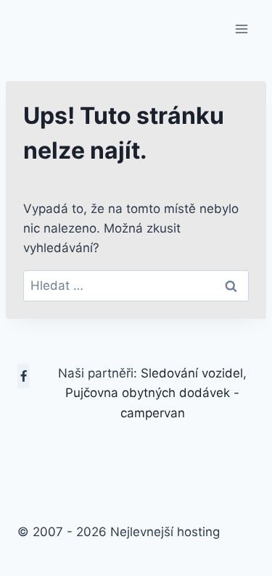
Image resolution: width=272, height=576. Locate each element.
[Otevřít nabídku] (241, 28)
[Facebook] (23, 376)
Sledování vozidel (192, 373)
